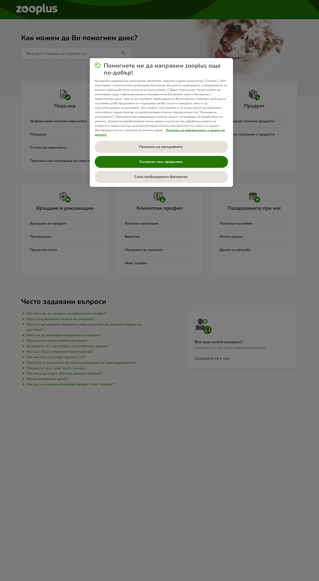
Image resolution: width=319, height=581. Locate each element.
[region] (161, 122)
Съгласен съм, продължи (161, 161)
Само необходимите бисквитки (161, 176)
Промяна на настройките (161, 146)
